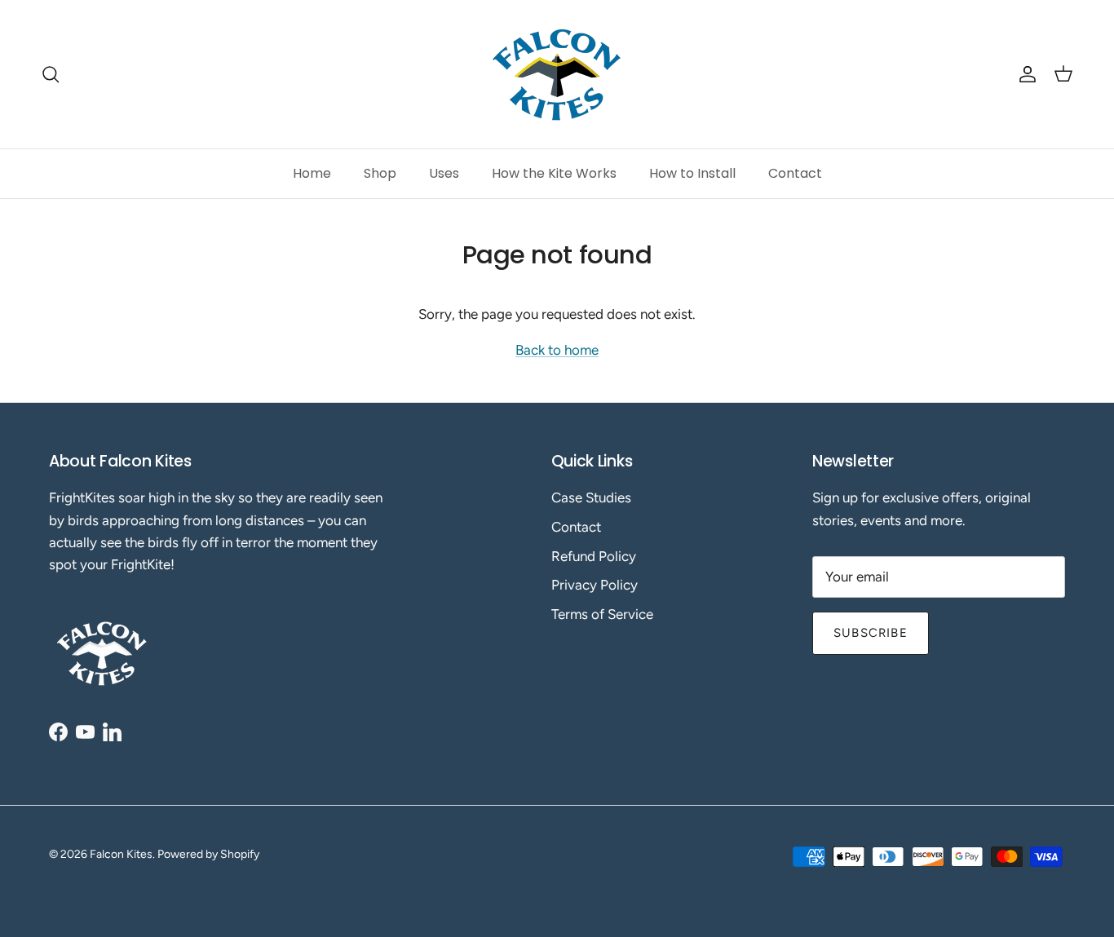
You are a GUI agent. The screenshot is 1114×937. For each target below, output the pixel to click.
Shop (380, 173)
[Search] (50, 74)
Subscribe (870, 632)
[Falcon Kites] (557, 74)
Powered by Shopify (208, 854)
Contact (795, 173)
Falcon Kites (121, 854)
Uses (444, 173)
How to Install (692, 173)
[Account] (1024, 74)
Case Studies (591, 497)
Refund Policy (593, 556)
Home (312, 173)
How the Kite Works (554, 173)
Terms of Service (602, 614)
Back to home (557, 350)
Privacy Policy (594, 585)
